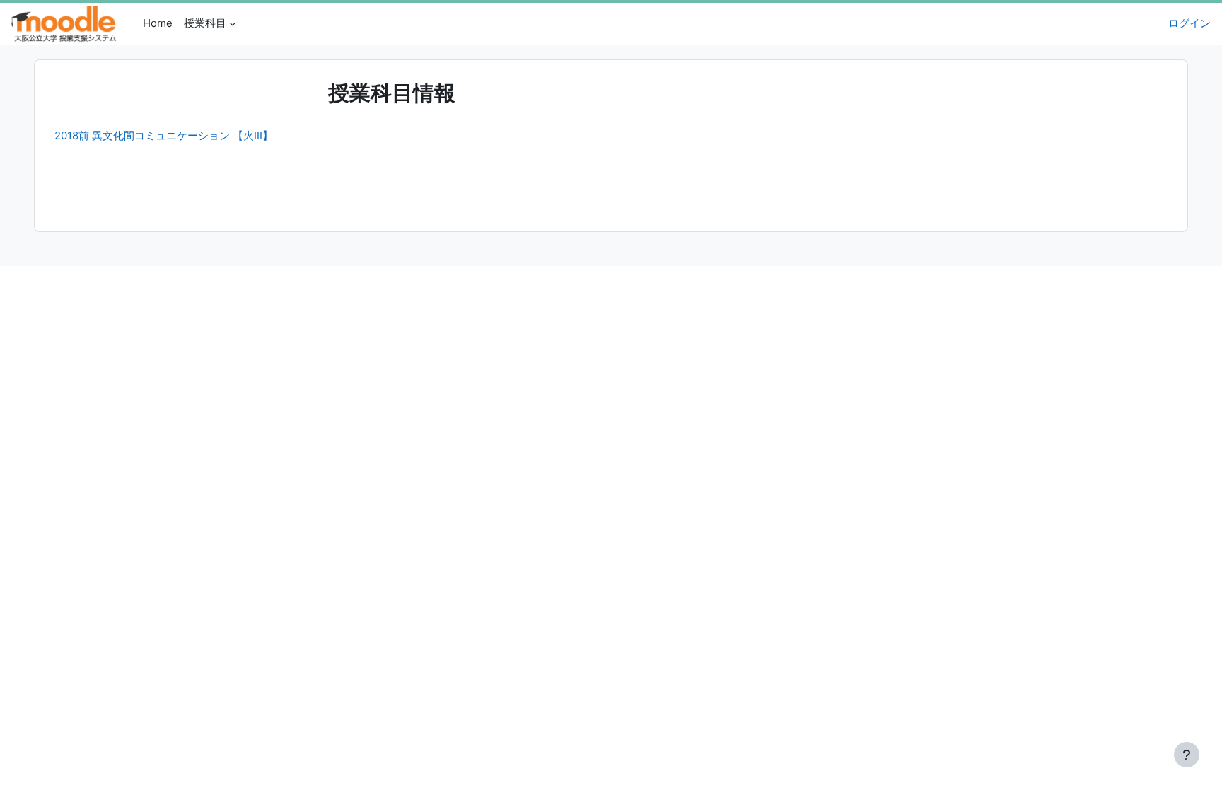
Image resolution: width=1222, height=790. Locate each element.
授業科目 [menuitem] (205, 23)
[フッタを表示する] (1186, 754)
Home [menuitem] (158, 23)
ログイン (1189, 23)
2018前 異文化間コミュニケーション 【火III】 (163, 135)
